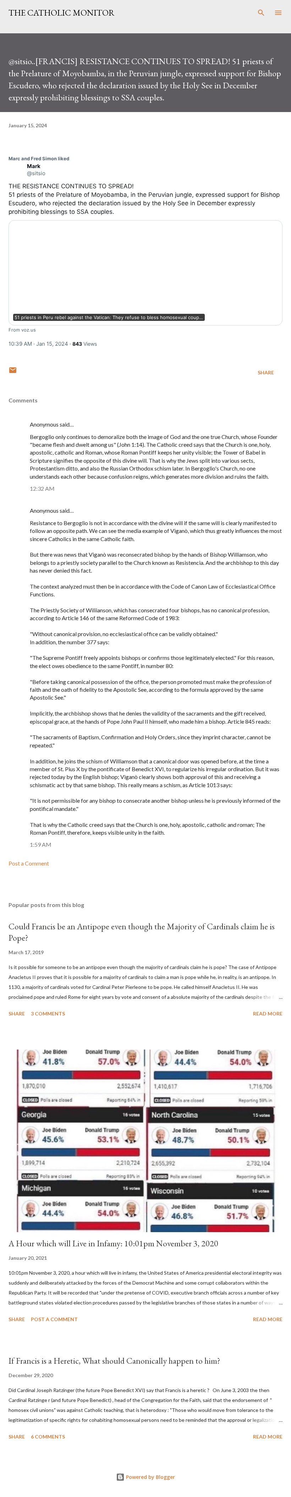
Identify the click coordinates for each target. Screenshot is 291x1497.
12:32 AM (42, 488)
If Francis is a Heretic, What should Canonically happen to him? (114, 1360)
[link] (39, 158)
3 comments (48, 1014)
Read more (267, 1014)
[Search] (261, 13)
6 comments (48, 1437)
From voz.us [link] (22, 330)
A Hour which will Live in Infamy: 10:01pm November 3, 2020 (113, 1243)
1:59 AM (40, 844)
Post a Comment (29, 863)
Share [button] (266, 372)
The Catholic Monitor (62, 12)
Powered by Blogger (150, 1477)
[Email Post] (13, 372)
